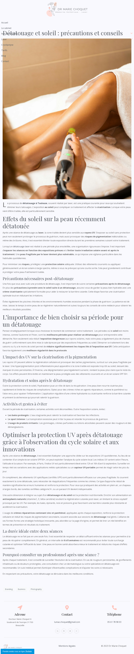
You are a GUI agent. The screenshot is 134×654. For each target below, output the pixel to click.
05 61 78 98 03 (114, 622)
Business (21, 589)
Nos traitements (9, 33)
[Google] (57, 631)
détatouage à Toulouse (35, 203)
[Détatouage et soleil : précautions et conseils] (67, 118)
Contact (5, 61)
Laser (4, 39)
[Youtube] (70, 631)
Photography (36, 589)
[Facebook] (64, 631)
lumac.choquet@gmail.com (67, 622)
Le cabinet (6, 28)
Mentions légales (67, 645)
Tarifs (4, 50)
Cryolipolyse (7, 44)
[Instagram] (76, 631)
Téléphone (114, 614)
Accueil (4, 22)
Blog (3, 55)
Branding (9, 589)
